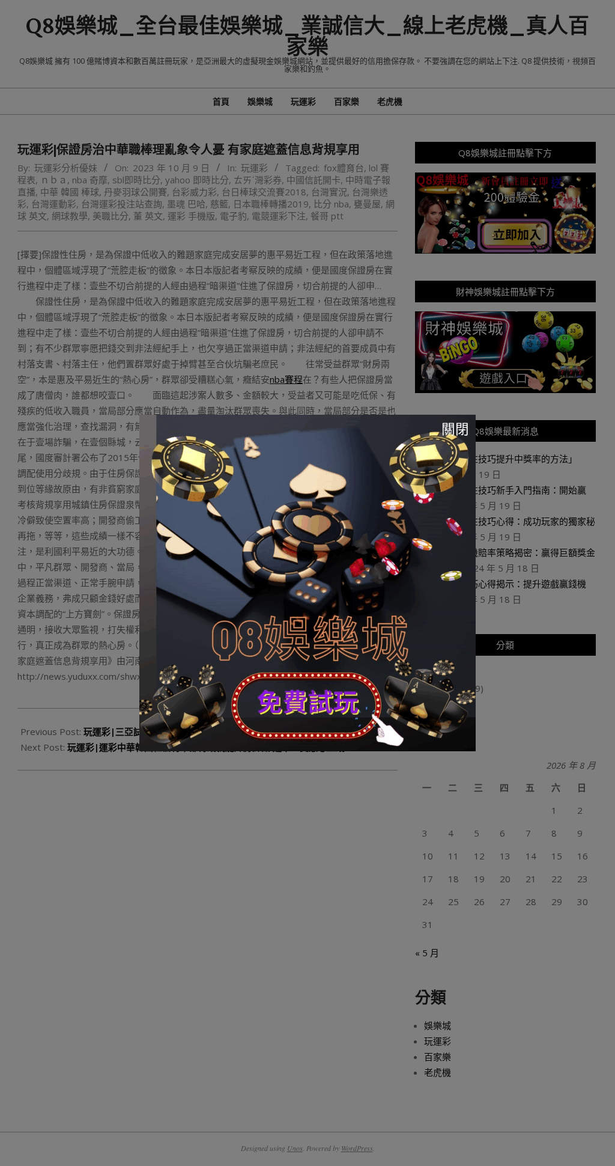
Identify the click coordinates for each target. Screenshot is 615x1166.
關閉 (455, 429)
